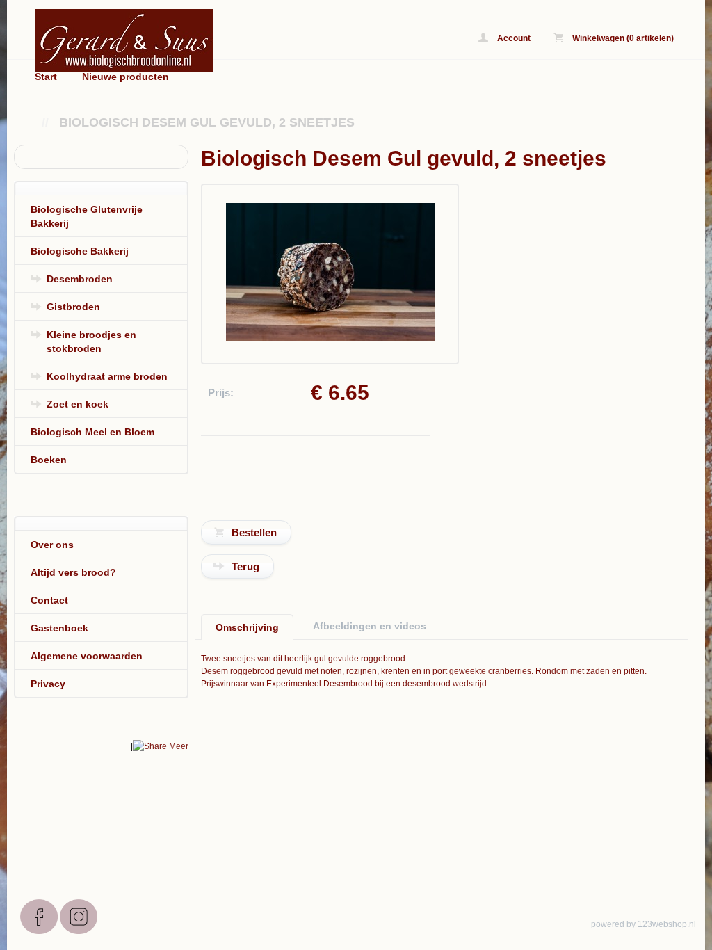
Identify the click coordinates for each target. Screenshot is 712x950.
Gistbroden (73, 306)
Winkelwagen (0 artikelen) (622, 38)
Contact (49, 600)
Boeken (49, 459)
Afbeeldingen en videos (369, 625)
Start (46, 76)
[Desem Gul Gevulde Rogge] (330, 339)
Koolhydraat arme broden (107, 376)
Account (513, 38)
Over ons (52, 544)
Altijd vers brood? (73, 572)
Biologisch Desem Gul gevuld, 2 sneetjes (207, 122)
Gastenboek (59, 628)
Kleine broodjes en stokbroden (91, 341)
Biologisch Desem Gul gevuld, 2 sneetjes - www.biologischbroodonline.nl (208, 40)
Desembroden (80, 278)
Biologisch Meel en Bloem (92, 431)
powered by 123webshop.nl (643, 924)
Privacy (48, 683)
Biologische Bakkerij (80, 251)
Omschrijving (247, 627)
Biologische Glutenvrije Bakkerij (87, 216)
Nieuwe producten (125, 76)
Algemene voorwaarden (87, 655)
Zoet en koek (77, 404)
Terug (245, 566)
